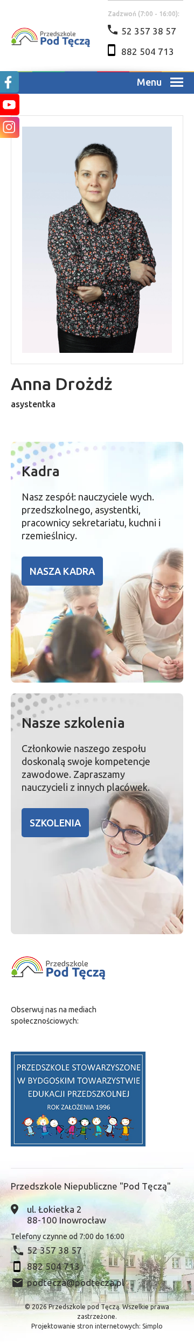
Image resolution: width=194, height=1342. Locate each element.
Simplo (152, 1326)
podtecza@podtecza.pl (75, 1282)
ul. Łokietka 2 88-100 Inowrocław (66, 1214)
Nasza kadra (62, 571)
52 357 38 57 (148, 31)
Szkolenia (55, 822)
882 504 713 (147, 51)
